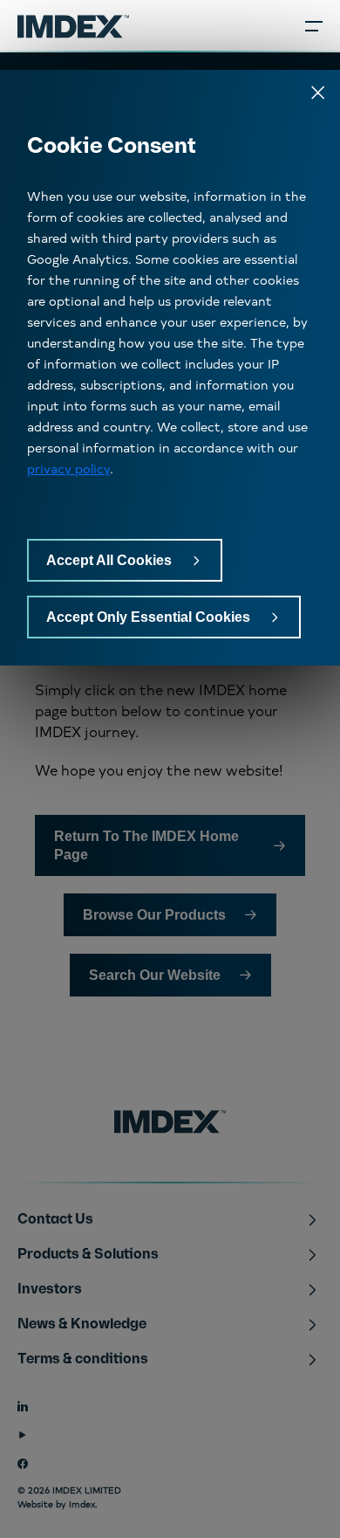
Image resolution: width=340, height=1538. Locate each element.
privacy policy (68, 468)
